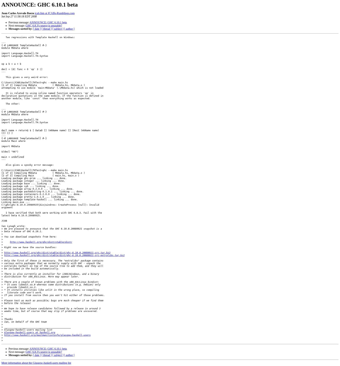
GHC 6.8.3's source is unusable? (44, 25)
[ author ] (69, 28)
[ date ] (37, 28)
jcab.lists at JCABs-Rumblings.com (55, 13)
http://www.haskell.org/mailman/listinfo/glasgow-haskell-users (47, 335)
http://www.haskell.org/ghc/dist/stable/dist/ (41, 242)
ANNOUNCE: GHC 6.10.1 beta (48, 22)
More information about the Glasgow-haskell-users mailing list (36, 362)
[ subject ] (57, 28)
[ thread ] (47, 28)
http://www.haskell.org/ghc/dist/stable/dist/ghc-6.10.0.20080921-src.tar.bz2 (57, 252)
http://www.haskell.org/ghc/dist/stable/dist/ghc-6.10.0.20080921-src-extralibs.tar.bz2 (64, 255)
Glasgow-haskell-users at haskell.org (29, 332)
